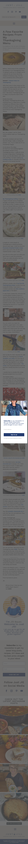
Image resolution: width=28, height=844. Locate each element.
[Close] (25, 402)
